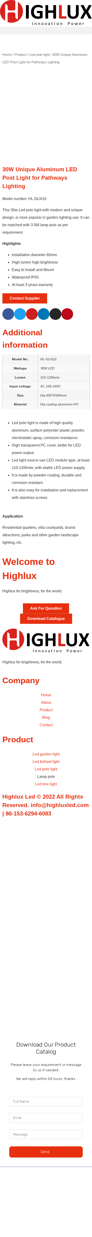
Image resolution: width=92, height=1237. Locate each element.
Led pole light (39, 55)
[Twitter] (20, 314)
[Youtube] (32, 314)
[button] (46, 30)
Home (7, 55)
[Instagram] (55, 314)
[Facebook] (8, 314)
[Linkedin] (44, 314)
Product (21, 55)
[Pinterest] (67, 314)
